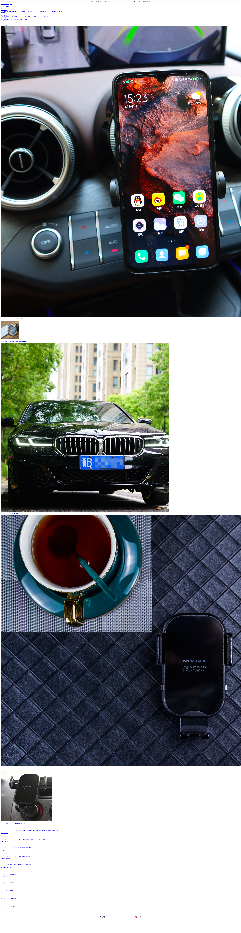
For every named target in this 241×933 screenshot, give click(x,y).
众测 (11, 4)
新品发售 (3, 6)
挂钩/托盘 (10, 19)
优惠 (4, 4)
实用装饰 (3, 12)
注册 (136, 1)
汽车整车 (3, 14)
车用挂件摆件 (20, 16)
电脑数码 (3, 11)
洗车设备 (26, 14)
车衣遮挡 (3, 16)
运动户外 (11, 11)
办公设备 (58, 11)
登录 (133, 1)
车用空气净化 (31, 16)
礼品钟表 (32, 11)
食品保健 (24, 11)
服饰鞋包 (15, 11)
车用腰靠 (40, 16)
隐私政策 (106, 914)
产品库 (96, 1)
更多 (6, 25)
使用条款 (120, 914)
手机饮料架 (3, 18)
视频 (105, 1)
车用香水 (36, 16)
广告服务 (110, 914)
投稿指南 (117, 914)
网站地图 (134, 914)
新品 (102, 1)
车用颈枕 (26, 16)
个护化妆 (20, 11)
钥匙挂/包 (3, 19)
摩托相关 (17, 14)
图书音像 (49, 11)
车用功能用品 (4, 15)
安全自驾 (39, 14)
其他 (61, 11)
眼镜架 (6, 19)
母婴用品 (37, 11)
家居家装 (45, 11)
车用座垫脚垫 (46, 16)
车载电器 (13, 14)
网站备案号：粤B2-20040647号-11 (114, 924)
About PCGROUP (98, 914)
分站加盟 (127, 914)
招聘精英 (131, 914)
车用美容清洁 (8, 14)
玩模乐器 (54, 11)
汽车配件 (34, 14)
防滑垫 (22, 19)
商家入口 (140, 1)
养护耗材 (30, 14)
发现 (6, 4)
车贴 (26, 19)
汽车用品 (5, 10)
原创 (8, 4)
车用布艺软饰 (8, 16)
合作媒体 (113, 914)
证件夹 (19, 19)
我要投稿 (148, 1)
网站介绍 (103, 914)
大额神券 (7, 6)
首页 (2, 4)
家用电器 (7, 11)
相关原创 (3, 25)
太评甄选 (99, 1)
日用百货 (28, 11)
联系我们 (124, 914)
